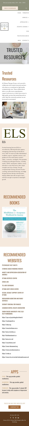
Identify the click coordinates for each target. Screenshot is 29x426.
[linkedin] (18, 417)
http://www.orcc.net (7, 339)
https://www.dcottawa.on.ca (9, 328)
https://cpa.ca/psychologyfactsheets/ (12, 317)
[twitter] (13, 417)
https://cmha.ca (6, 353)
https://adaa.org (6, 324)
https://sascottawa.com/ (9, 343)
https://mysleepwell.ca (8, 321)
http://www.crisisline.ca (8, 332)
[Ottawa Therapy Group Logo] (4, 23)
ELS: (4, 142)
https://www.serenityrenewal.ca (11, 350)
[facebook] (10, 417)
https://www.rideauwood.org (10, 346)
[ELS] (14, 128)
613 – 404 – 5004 (20, 2)
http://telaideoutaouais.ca (9, 335)
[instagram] (15, 417)
